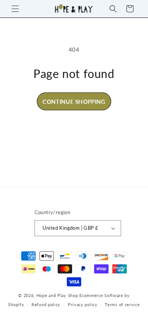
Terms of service (122, 304)
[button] (15, 8)
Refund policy (45, 304)
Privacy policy (83, 304)
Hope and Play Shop (57, 295)
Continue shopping (74, 101)
